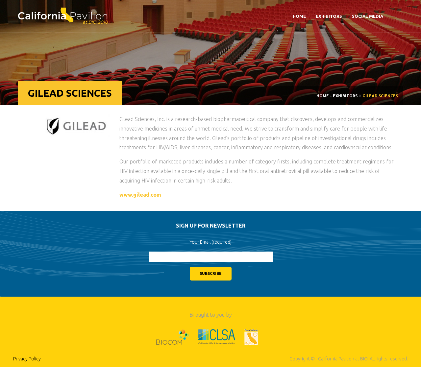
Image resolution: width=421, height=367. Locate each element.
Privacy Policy (27, 358)
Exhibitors (329, 16)
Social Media (367, 16)
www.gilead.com (140, 195)
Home (299, 16)
